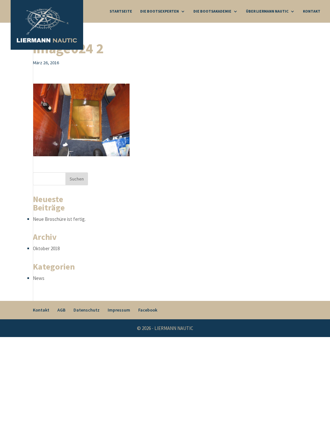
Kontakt (311, 11)
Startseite (121, 11)
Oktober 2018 (46, 248)
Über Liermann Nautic (267, 11)
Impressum (119, 310)
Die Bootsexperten (159, 11)
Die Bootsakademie (212, 11)
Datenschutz (86, 310)
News (38, 278)
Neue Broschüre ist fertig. (59, 219)
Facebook (147, 310)
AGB (61, 310)
